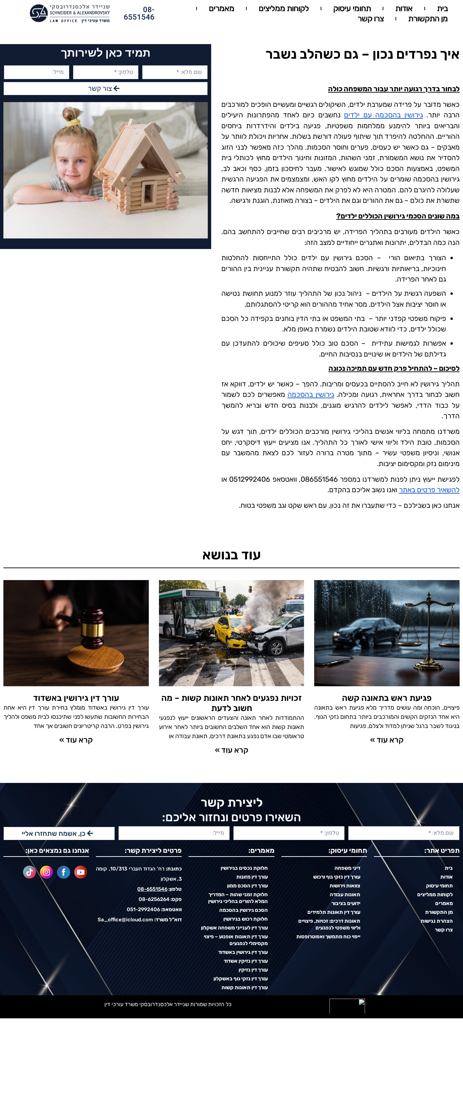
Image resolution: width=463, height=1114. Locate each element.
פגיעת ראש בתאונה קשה (387, 698)
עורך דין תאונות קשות (244, 987)
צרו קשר (371, 18)
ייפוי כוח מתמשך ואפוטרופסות (328, 937)
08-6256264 (154, 899)
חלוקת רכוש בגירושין (245, 919)
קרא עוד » (387, 740)
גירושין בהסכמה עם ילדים (383, 115)
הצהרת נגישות (437, 921)
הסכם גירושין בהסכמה (243, 910)
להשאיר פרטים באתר (429, 489)
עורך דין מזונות (252, 877)
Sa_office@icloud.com (125, 920)
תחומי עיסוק (352, 8)
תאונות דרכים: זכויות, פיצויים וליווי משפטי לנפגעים (329, 924)
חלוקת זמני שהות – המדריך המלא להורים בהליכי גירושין (238, 897)
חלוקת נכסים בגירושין (244, 868)
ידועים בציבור (345, 903)
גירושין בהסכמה (310, 394)
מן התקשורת (428, 18)
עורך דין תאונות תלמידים (333, 912)
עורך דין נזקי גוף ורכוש (336, 877)
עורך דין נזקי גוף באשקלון (241, 979)
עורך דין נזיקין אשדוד (246, 961)
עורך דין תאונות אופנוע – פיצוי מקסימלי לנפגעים (236, 940)
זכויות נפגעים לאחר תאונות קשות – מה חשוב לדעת (231, 703)
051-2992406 (143, 909)
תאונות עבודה (345, 894)
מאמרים (221, 8)
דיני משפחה (347, 868)
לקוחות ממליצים (284, 8)
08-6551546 (139, 13)
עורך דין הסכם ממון (247, 886)
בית (442, 8)
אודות (403, 8)
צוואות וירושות (344, 886)
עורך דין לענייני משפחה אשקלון (234, 928)
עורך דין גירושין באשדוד (76, 698)
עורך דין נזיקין (253, 970)
